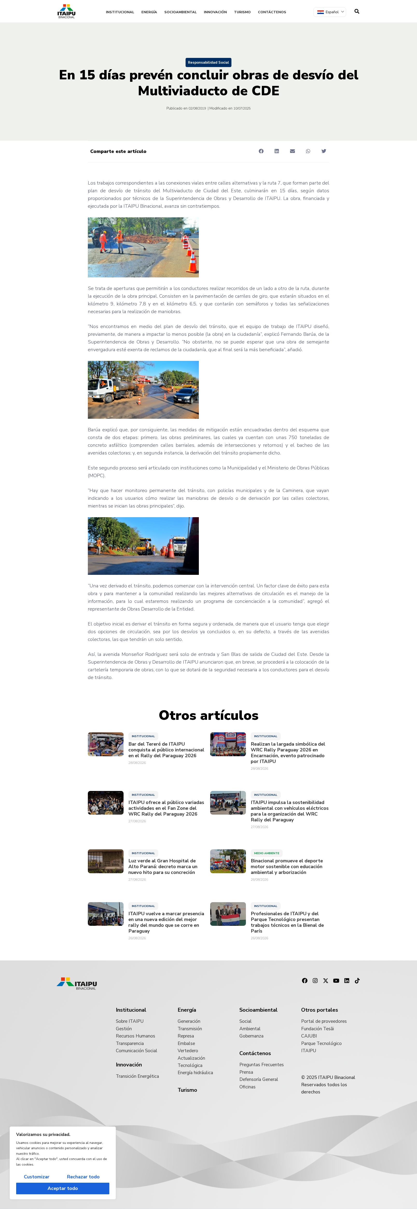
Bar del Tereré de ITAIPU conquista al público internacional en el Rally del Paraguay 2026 (166, 750)
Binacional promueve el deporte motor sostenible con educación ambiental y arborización (287, 866)
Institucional (120, 12)
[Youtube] (336, 980)
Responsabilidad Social (208, 62)
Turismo (242, 12)
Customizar (36, 1177)
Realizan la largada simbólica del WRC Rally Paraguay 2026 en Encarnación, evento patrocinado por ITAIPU (288, 752)
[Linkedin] (346, 980)
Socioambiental (180, 12)
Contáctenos (272, 12)
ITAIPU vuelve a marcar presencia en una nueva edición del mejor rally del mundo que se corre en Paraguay (166, 922)
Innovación (215, 12)
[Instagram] (315, 980)
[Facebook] (304, 980)
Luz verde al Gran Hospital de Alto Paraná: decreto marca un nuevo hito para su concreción (162, 866)
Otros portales (319, 1010)
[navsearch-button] (357, 11)
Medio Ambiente (266, 853)
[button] (261, 151)
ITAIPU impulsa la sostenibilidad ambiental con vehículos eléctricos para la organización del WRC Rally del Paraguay (290, 811)
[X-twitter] (325, 980)
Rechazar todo (83, 1177)
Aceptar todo (63, 1188)
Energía (149, 12)
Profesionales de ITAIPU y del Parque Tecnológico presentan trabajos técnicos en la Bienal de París (287, 922)
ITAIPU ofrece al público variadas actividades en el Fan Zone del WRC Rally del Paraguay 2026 (166, 808)
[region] (63, 1163)
